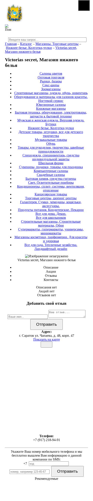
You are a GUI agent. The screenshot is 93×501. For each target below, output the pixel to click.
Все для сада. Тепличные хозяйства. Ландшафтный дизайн (50, 247)
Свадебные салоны (51, 175)
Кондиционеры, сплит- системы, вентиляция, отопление (51, 188)
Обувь (50, 143)
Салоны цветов (51, 73)
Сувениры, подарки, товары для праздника (51, 167)
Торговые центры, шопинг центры (51, 198)
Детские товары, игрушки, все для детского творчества (51, 134)
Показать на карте (46, 339)
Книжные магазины (51, 108)
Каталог (26, 44)
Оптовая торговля (51, 77)
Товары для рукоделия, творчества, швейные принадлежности (51, 149)
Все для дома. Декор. (50, 214)
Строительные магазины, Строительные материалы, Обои (51, 223)
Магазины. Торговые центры (57, 44)
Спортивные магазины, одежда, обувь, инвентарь (51, 93)
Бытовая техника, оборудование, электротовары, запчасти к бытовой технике (51, 114)
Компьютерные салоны (51, 171)
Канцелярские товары (51, 194)
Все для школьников (51, 217)
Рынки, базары (51, 81)
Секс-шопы (50, 85)
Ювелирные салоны (51, 104)
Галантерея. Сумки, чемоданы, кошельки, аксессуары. (51, 204)
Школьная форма (50, 163)
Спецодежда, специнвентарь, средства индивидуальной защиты (50, 157)
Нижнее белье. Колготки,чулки (29, 48)
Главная (11, 44)
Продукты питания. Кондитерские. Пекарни (51, 210)
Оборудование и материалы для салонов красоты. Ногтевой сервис (51, 99)
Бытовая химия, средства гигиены (51, 178)
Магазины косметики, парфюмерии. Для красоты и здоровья (50, 239)
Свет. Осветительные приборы (51, 182)
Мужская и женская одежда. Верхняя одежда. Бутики (50, 122)
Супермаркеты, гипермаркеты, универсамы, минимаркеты (51, 231)
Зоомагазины (51, 89)
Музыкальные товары (51, 140)
